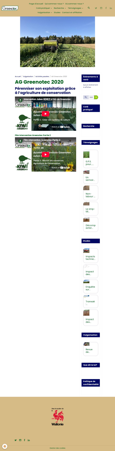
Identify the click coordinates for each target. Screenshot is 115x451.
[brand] (10, 8)
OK (96, 97)
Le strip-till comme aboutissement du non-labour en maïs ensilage (90, 210)
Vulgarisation (44, 12)
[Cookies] (4, 446)
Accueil (18, 76)
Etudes (57, 12)
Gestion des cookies (57, 448)
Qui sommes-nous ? (54, 3)
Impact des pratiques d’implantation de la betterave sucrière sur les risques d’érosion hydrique (91, 320)
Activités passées (42, 76)
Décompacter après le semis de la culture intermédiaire (91, 226)
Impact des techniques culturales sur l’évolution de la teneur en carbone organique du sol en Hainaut (91, 273)
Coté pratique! (43, 8)
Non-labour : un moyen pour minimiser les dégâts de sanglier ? (90, 195)
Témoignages (75, 8)
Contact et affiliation (72, 12)
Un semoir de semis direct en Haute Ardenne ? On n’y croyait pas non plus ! (90, 178)
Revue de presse (89, 350)
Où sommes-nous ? (74, 3)
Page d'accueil (36, 3)
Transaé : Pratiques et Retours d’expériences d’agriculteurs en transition (90, 303)
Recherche (59, 8)
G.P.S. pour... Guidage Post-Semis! (90, 163)
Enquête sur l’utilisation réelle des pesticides (91, 288)
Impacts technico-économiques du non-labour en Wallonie (91, 257)
